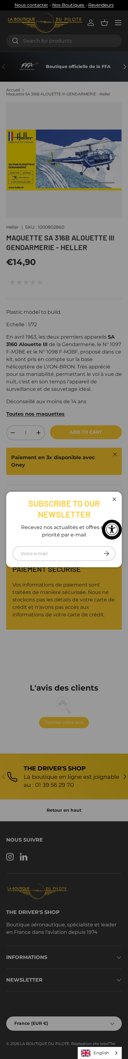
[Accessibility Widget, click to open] (112, 530)
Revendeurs (101, 5)
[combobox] (100, 1053)
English (101, 1052)
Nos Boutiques (68, 5)
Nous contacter (31, 5)
